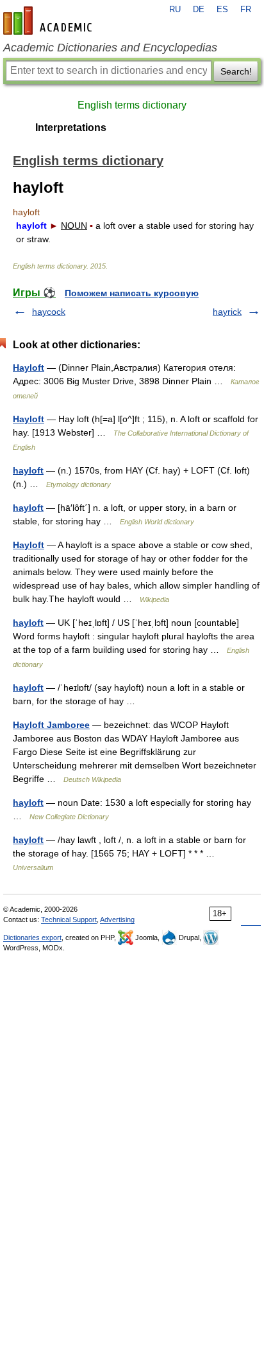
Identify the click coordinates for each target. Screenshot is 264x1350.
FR (245, 9)
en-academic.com (49, 20)
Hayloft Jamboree (51, 725)
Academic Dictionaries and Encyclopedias (110, 47)
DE (198, 9)
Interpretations (70, 127)
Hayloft (28, 367)
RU (175, 9)
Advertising (117, 919)
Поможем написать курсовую (132, 293)
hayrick (227, 311)
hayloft (28, 470)
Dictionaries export (32, 937)
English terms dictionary (132, 105)
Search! (236, 71)
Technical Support (69, 919)
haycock (48, 311)
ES (222, 9)
